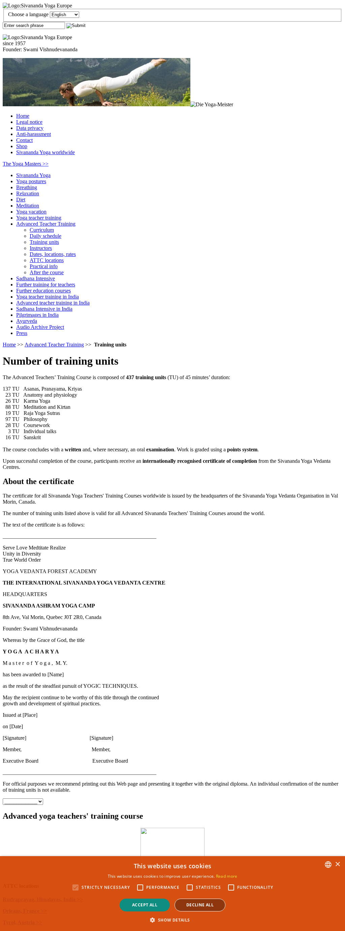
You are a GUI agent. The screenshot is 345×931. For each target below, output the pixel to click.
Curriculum (42, 230)
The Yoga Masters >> (26, 164)
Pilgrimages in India (37, 315)
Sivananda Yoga (33, 175)
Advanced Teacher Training (45, 224)
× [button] (337, 864)
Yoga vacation (31, 212)
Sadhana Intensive (35, 278)
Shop (21, 146)
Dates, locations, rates (53, 254)
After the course (47, 272)
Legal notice (29, 122)
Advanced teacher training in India (53, 303)
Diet (20, 199)
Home (22, 116)
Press (21, 333)
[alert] (172, 893)
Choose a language (28, 14)
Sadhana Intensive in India (44, 309)
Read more (227, 876)
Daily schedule (45, 236)
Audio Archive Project (40, 327)
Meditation (27, 205)
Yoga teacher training (38, 218)
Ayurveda (26, 321)
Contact (24, 140)
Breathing (26, 187)
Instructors (41, 248)
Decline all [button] (200, 905)
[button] (172, 919)
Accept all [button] (144, 905)
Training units (44, 242)
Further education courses (43, 290)
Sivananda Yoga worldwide (45, 152)
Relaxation (27, 193)
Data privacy (29, 128)
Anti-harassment (33, 134)
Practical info (44, 266)
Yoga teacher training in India (47, 297)
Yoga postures (31, 181)
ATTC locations (47, 260)
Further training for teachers (45, 284)
